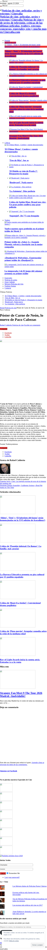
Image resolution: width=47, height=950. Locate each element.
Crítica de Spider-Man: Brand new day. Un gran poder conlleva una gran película (27, 204)
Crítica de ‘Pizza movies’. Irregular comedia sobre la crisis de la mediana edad (26, 109)
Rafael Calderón (6, 325)
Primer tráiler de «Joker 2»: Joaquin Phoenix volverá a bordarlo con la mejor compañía (24, 244)
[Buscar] (1, 1)
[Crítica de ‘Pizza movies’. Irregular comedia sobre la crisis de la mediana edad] (28, 102)
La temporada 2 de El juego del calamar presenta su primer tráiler (23, 272)
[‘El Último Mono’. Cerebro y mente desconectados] (24, 145)
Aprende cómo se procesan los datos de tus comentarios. (22, 764)
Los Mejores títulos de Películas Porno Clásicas (30, 886)
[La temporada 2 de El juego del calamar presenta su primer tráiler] (26, 267)
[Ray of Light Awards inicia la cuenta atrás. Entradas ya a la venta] (28, 118)
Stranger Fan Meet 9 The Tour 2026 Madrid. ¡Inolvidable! (26, 137)
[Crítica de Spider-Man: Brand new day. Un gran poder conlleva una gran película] (28, 198)
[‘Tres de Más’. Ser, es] (17, 156)
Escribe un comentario (32, 325)
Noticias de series (11, 280)
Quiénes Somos (10, 286)
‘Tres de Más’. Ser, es (19, 160)
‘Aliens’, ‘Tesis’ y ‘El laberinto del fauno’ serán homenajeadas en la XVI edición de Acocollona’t (24, 53)
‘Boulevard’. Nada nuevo (21, 182)
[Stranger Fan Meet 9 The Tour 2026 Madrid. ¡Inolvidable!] (28, 131)
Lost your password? (12, 877)
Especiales (8, 278)
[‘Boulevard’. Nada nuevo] (19, 178)
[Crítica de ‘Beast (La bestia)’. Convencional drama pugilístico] (28, 89)
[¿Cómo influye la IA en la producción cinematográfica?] (6, 800)
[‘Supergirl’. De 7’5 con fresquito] (21, 211)
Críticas (7, 143)
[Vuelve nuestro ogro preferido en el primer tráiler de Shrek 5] (26, 224)
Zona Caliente (10, 282)
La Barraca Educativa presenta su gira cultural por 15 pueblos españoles (27, 81)
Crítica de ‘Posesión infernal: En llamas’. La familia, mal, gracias (24, 68)
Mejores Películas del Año (14, 284)
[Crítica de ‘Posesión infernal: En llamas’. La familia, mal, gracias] (28, 62)
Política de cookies (14, 941)
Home (2, 308)
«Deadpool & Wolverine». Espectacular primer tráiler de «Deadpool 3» (23, 259)
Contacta (8, 288)
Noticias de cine (10, 43)
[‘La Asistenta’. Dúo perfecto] (20, 187)
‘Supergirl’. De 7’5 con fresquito (24, 216)
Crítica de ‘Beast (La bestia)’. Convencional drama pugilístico (24, 94)
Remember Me (14, 873)
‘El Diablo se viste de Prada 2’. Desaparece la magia (23, 172)
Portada (7, 41)
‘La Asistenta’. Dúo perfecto (22, 191)
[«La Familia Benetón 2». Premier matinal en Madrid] (6, 818)
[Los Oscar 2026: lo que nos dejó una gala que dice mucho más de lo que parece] (6, 836)
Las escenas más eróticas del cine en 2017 (28, 905)
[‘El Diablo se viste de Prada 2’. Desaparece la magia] (28, 167)
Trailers (7, 220)
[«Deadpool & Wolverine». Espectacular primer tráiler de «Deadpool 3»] (26, 253)
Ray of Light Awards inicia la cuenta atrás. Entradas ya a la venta (26, 123)
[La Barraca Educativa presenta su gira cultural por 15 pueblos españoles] (28, 76)
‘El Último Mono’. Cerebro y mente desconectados (23, 296)
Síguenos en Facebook (8, 771)
